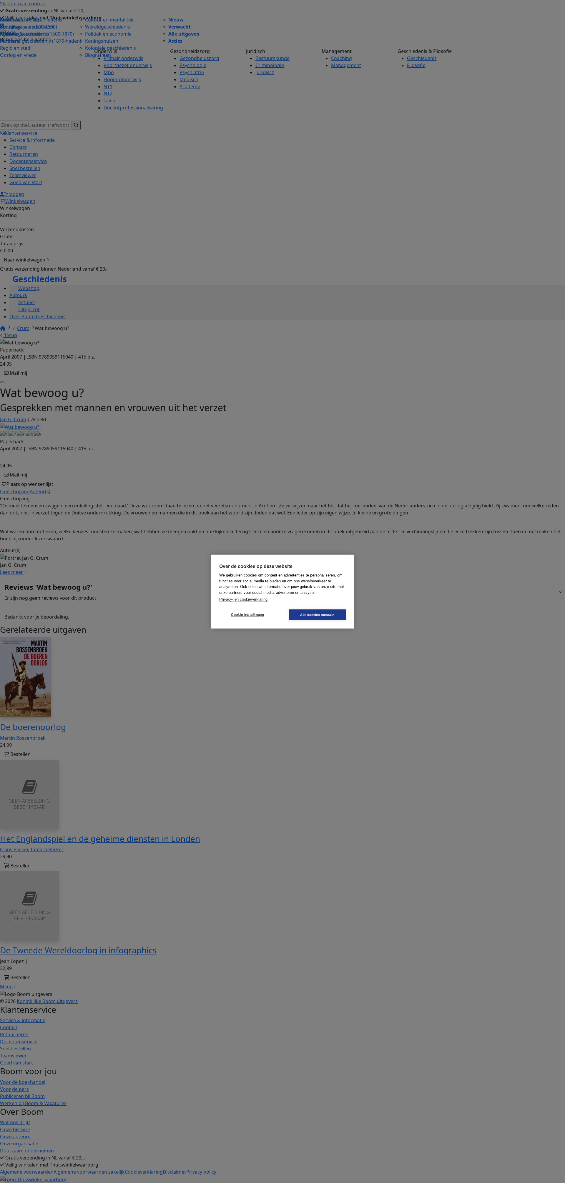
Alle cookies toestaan (317, 614)
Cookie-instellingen (247, 615)
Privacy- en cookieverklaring (243, 599)
